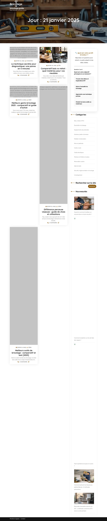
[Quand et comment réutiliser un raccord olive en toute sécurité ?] (84, 203)
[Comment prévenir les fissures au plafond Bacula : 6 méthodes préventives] (84, 476)
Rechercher (92, 186)
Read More (23, 52)
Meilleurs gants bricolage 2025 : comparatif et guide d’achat (23, 105)
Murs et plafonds (78, 143)
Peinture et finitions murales (81, 157)
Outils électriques (79, 152)
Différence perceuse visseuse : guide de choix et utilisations (53, 211)
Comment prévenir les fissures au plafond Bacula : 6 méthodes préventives (83, 487)
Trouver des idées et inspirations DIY (82, 79)
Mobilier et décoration (80, 139)
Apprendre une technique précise (84, 95)
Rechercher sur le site (86, 183)
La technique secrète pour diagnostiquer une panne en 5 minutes (23, 66)
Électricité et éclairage (80, 125)
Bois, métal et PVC (79, 121)
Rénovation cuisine (79, 161)
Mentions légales (15, 519)
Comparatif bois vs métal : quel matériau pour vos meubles (53, 70)
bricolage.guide (17, 8)
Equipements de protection (81, 130)
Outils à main (77, 148)
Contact (23, 519)
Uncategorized (78, 175)
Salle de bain (77, 166)
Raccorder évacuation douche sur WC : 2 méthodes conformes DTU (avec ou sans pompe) (83, 509)
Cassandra (30, 61)
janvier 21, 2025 (20, 61)
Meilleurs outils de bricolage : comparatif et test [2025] (24, 352)
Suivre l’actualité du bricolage (82, 87)
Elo (60, 65)
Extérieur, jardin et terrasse (81, 134)
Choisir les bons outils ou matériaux (83, 103)
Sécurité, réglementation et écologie (84, 170)
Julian (30, 100)
